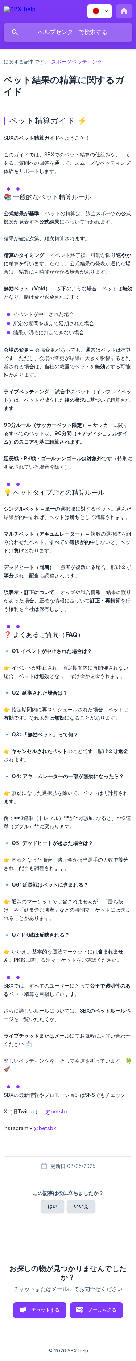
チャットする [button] (45, 1310)
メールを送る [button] (102, 1310)
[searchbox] (68, 32)
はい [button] (52, 1206)
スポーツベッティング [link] (76, 61)
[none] (20, 10)
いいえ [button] (81, 1206)
